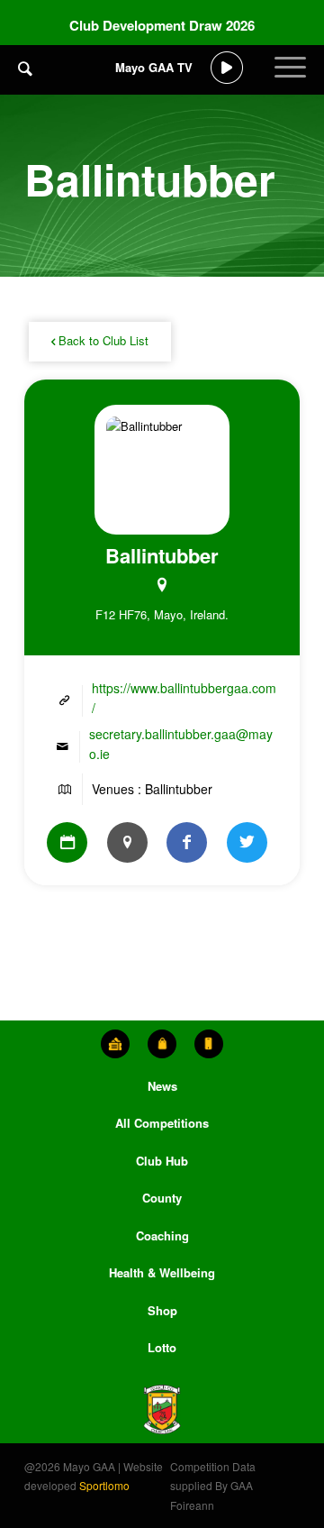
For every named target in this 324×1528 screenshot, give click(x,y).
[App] (208, 1043)
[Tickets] (115, 1043)
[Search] (25, 67)
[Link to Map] (127, 842)
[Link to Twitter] (247, 842)
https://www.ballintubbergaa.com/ (184, 697)
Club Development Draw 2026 (162, 25)
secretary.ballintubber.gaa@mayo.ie (181, 743)
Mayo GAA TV (154, 67)
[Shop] (162, 1043)
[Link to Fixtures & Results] (67, 842)
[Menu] (290, 81)
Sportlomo (104, 1485)
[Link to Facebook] (186, 842)
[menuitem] (25, 81)
